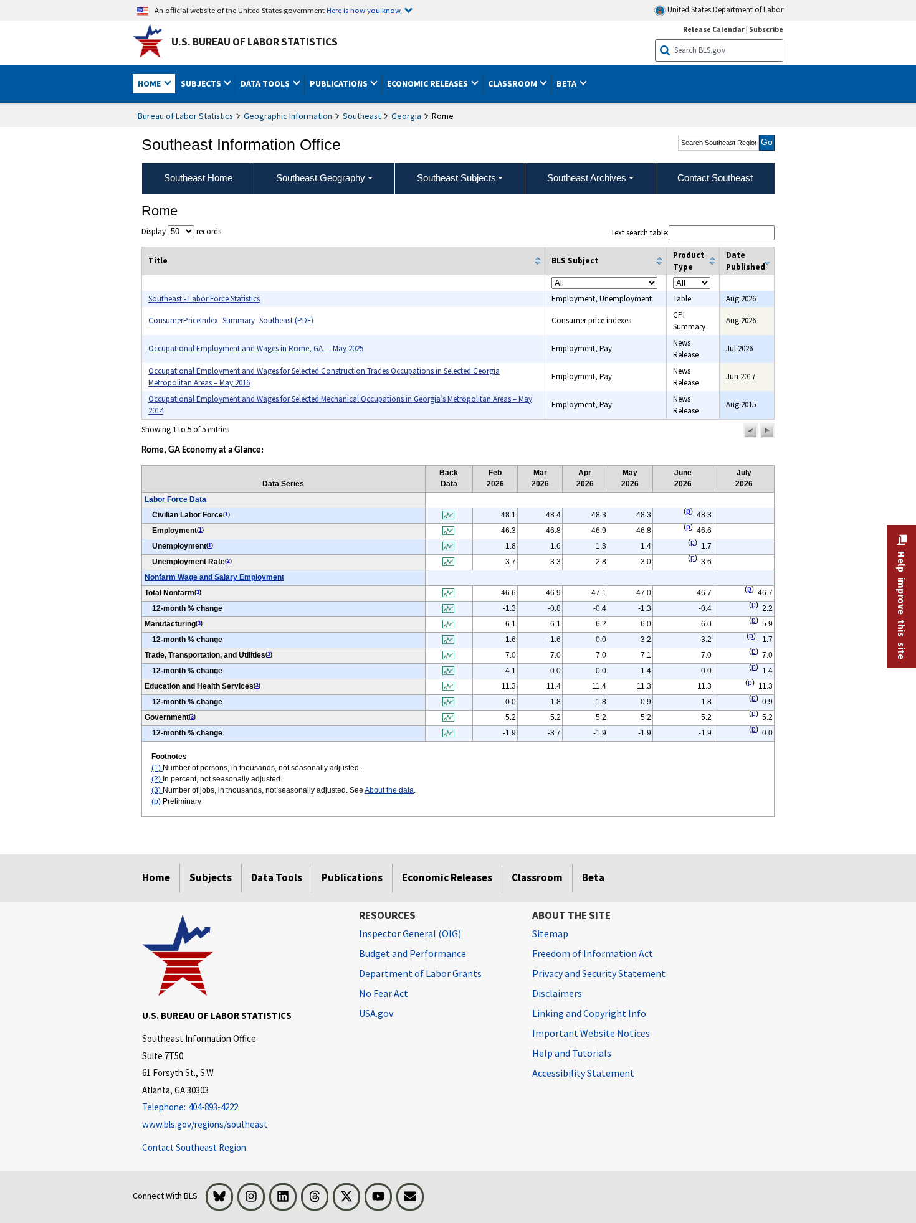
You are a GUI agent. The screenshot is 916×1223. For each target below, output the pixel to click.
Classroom (537, 877)
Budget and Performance (412, 953)
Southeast (362, 115)
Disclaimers (557, 993)
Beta (593, 877)
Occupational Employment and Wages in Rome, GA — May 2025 (255, 348)
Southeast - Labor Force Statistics (204, 298)
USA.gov (376, 1013)
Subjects (210, 877)
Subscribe (766, 29)
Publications (352, 877)
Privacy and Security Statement (599, 973)
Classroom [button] (513, 83)
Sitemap (550, 933)
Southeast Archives (586, 177)
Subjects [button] (202, 83)
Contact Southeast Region (194, 1147)
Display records (181, 231)
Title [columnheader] (158, 260)
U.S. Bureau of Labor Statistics (254, 42)
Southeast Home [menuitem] (198, 177)
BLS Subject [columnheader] (574, 260)
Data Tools (276, 877)
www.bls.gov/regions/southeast (204, 1124)
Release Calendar (714, 29)
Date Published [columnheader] (745, 261)
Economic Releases (447, 877)
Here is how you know (364, 10)
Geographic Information (288, 115)
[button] (750, 430)
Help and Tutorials (571, 1053)
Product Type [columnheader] (688, 261)
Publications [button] (340, 83)
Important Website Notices (591, 1033)
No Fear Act (383, 993)
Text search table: (640, 232)
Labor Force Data (175, 499)
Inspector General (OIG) (410, 933)
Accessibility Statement (583, 1073)
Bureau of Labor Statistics (185, 115)
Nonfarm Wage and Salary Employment (214, 577)
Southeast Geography (320, 177)
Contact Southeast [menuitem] (715, 177)
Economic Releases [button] (428, 83)
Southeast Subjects (456, 177)
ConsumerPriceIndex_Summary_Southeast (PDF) (230, 320)
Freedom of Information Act (592, 953)
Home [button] (150, 83)
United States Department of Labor (724, 9)
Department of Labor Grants (420, 973)
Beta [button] (567, 83)
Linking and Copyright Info (589, 1013)
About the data (389, 790)
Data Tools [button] (266, 83)
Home (156, 877)
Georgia (406, 115)
